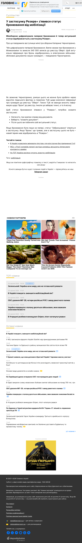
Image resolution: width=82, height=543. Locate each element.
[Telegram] (16, 532)
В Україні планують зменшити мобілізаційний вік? (26, 333)
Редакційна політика (13, 510)
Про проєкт (10, 504)
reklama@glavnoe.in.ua (17, 524)
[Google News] (24, 532)
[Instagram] (20, 532)
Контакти (9, 507)
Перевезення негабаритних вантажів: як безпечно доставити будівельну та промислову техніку (36, 424)
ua (76, 3)
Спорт (67, 8)
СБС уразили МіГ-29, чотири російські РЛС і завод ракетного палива (34, 387)
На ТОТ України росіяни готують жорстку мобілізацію (32, 153)
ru (78, 3)
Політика (11, 8)
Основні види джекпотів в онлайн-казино (23, 370)
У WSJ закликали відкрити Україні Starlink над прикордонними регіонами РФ (37, 338)
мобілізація (15, 158)
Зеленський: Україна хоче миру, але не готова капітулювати (31, 350)
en (81, 3)
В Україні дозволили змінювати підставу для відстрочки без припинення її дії (42, 143)
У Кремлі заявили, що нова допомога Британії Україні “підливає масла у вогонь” (38, 356)
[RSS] (28, 532)
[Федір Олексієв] (8, 32)
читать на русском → (68, 29)
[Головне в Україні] (11, 3)
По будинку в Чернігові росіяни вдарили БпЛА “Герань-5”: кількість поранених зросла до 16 (38, 408)
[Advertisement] (41, 77)
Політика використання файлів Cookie (19, 516)
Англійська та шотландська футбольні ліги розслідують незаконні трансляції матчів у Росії (40, 363)
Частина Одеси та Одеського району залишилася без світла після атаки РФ (36, 344)
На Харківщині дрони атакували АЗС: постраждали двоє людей (32, 376)
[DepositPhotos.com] (16, 539)
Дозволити (56, 11)
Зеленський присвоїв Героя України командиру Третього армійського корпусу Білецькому (37, 416)
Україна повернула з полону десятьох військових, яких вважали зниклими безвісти (40, 393)
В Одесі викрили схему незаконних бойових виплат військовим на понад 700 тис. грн (40, 382)
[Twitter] (12, 532)
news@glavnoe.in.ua (17, 521)
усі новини (70, 431)
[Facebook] (8, 532)
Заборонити (45, 11)
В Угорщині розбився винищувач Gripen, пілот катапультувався (31, 401)
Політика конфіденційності (15, 513)
